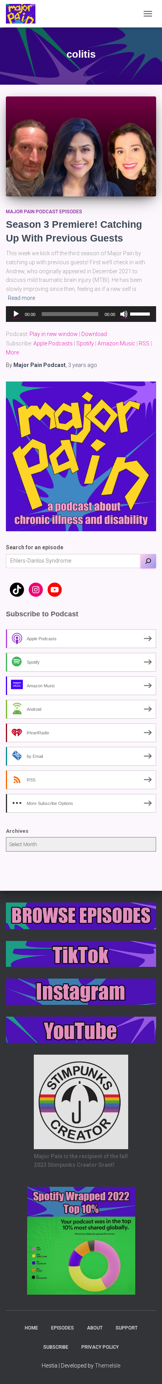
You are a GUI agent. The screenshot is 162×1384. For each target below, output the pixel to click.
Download (94, 334)
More (12, 352)
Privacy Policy (100, 1347)
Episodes (62, 1328)
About (95, 1328)
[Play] (16, 314)
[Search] (148, 561)
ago (82, 365)
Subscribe (55, 1347)
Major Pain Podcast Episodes (44, 211)
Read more (21, 298)
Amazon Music (116, 343)
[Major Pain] (23, 14)
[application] (81, 314)
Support (127, 1328)
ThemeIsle (107, 1365)
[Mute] (124, 314)
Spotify (85, 343)
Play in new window (53, 334)
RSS (144, 343)
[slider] (141, 313)
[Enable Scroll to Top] (146, 1368)
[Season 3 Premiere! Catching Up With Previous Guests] (81, 146)
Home (31, 1328)
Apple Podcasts (53, 343)
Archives (17, 831)
